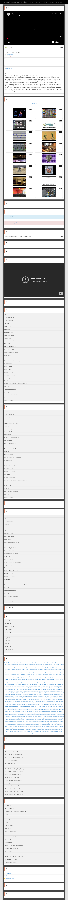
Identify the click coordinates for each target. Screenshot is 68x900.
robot (58, 714)
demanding (37, 677)
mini (11, 697)
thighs (52, 724)
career (10, 671)
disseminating (31, 679)
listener (24, 694)
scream (32, 716)
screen (36, 716)
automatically (25, 666)
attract (54, 664)
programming (46, 706)
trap (44, 726)
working (35, 731)
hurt (6, 689)
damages (11, 677)
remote (18, 712)
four (10, 686)
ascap (41, 664)
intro (48, 691)
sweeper (42, 723)
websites (55, 729)
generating (41, 686)
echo (51, 681)
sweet (46, 723)
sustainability (38, 723)
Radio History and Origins (11, 369)
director (13, 679)
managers (20, 696)
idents (18, 689)
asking (44, 664)
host (50, 687)
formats (7, 686)
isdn (62, 691)
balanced (50, 666)
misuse (25, 697)
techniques (23, 724)
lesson (6, 694)
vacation (58, 728)
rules (9, 716)
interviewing (38, 691)
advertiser (39, 662)
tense (41, 724)
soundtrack (60, 719)
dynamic (28, 681)
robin (55, 714)
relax (57, 711)
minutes (14, 697)
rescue (48, 712)
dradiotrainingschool (59, 679)
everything (51, 682)
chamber (34, 671)
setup (21, 717)
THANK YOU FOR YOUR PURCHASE (14, 857)
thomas (58, 724)
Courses (38, 2)
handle (17, 687)
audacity (57, 664)
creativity (55, 676)
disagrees (25, 679)
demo (41, 677)
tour (28, 726)
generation (46, 686)
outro (16, 701)
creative (51, 676)
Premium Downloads (10, 837)
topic (26, 726)
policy (55, 702)
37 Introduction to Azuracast (13, 766)
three (61, 724)
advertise (35, 662)
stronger (56, 721)
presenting (52, 704)
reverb (42, 714)
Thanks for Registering (11, 859)
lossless (51, 694)
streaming (52, 721)
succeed (23, 723)
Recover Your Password (11, 848)
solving (32, 719)
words (32, 731)
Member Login (9, 828)
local (40, 694)
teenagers (28, 724)
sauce (18, 716)
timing (19, 726)
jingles (22, 692)
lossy (55, 694)
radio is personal (35, 709)
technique (19, 724)
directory (21, 679)
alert (59, 662)
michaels (50, 696)
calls (58, 669)
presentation (37, 704)
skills (58, 717)
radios (51, 709)
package (39, 701)
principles (57, 704)
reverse (45, 714)
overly (33, 701)
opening (53, 699)
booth (52, 667)
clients (30, 672)
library (12, 694)
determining (56, 677)
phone (11, 702)
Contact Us (59, 2)
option (6, 701)
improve (53, 689)
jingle (19, 692)
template (37, 724)
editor (59, 681)
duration (24, 681)
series (62, 716)
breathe (19, 669)
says (20, 716)
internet (29, 691)
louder (57, 694)
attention (50, 664)
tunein (57, 726)
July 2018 (7, 638)
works (38, 731)
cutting (7, 677)
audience (62, 664)
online (41, 699)
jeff (17, 692)
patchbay (51, 701)
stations (30, 721)
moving (39, 697)
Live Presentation (9, 349)
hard (24, 687)
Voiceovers (7, 398)
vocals (18, 729)
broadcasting (42, 669)
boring (54, 667)
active (17, 662)
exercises (60, 682)
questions (29, 707)
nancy (61, 697)
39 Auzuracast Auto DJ (11, 760)
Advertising (7, 329)
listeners (28, 694)
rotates (6, 716)
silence (50, 717)
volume (33, 729)
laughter (55, 692)
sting (45, 721)
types (13, 728)
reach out (26, 711)
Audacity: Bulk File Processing (13, 774)
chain (31, 671)
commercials (48, 672)
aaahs (8, 662)
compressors (28, 674)
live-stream (36, 694)
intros (56, 691)
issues (9, 692)
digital (10, 679)
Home (31, 2)
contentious (15, 676)
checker (58, 671)
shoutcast (37, 717)
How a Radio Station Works (11, 341)
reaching (22, 711)
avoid (39, 666)
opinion (61, 699)
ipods (59, 691)
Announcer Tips (8, 332)
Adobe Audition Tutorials (11, 326)
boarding (45, 667)
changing (42, 671)
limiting (20, 694)
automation (31, 666)
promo (54, 706)
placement (22, 702)
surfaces (27, 723)
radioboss (44, 707)
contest (20, 676)
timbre (10, 726)
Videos (45, 2)
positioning (8, 704)
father (40, 684)
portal (61, 702)
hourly (62, 687)
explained (12, 684)
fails (31, 684)
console (62, 674)
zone (38, 733)
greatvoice (7, 687)
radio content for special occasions (54, 707)
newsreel (24, 699)
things (55, 724)
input (14, 691)
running (12, 716)
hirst (45, 687)
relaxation (61, 711)
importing (49, 689)
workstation (46, 731)
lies (14, 694)
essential (47, 682)
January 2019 (8, 632)
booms (48, 667)
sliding (61, 717)
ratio (19, 711)
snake (21, 719)
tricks (52, 726)
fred (15, 686)
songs (40, 719)
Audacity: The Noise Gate (12, 777)
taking (51, 723)
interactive (25, 691)
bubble (51, 669)
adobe (23, 662)
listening (32, 694)
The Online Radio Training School (15, 2)
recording (41, 711)
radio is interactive (28, 709)
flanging (61, 684)
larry (52, 692)
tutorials (10, 728)
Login (6, 822)
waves (46, 729)
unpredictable (43, 728)
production (25, 706)
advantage (27, 662)
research (52, 712)
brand (6, 669)
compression (17, 674)
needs (10, 699)
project (51, 706)
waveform (37, 729)
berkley (29, 667)
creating (47, 676)
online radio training (47, 699)
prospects (17, 707)
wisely (22, 731)
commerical (53, 672)
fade (23, 684)
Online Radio (8, 834)
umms (16, 728)
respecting (7, 714)
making (16, 696)
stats (37, 721)
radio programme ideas (44, 709)
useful (50, 728)
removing (25, 712)
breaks (13, 669)
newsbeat (20, 699)
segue (55, 716)
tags (48, 723)
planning (26, 702)
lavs (58, 692)
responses (15, 714)
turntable (61, 726)
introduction (52, 691)
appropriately (24, 664)
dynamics (32, 681)
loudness (61, 694)
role (60, 714)
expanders (7, 684)
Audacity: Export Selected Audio (13, 788)
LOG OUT (7, 820)
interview (33, 691)
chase (52, 671)
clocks (33, 672)
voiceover (22, 729)
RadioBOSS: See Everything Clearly (14, 769)
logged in (15, 223)
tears (11, 724)
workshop (42, 731)
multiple (50, 697)
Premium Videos (8, 358)
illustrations (22, 689)
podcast (44, 702)
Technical (6, 392)
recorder (36, 711)
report (29, 712)
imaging (32, 689)
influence (61, 689)
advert (31, 662)
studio (10, 723)
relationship (53, 711)
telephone (33, 724)
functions (21, 686)
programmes (40, 706)
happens (21, 687)
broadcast (31, 669)
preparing (32, 704)
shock (26, 717)
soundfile (51, 719)
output (12, 701)
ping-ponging (16, 702)
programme (34, 706)
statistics (34, 721)
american (62, 662)
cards (7, 671)
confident (49, 674)
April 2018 (8, 646)
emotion (21, 682)
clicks (25, 672)
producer (12, 706)
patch (48, 701)
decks (30, 677)
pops (58, 702)
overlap (22, 701)
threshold (7, 726)
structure (7, 723)
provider (21, 707)
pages (42, 701)
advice (53, 662)
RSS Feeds (8, 873)
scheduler (23, 716)
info (6, 691)
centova (27, 671)
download (52, 679)
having (30, 687)
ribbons (52, 714)
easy (49, 681)
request (41, 712)
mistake (18, 697)
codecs (39, 672)
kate (40, 692)
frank (13, 686)
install (21, 691)
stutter (19, 723)
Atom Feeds (8, 876)
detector (51, 677)
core (37, 676)
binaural (36, 667)
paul (54, 701)
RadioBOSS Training (9, 375)
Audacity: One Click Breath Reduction (15, 794)
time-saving (15, 726)
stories (48, 721)
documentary (37, 679)
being (20, 667)
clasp (22, 672)
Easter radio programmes (42, 681)
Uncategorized (9, 320)
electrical (7, 682)
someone (37, 719)
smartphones (17, 719)
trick (50, 726)
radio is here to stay (12, 709)
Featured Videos (9, 317)
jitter (25, 692)
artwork (38, 664)
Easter (35, 681)
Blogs (52, 2)
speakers (11, 721)
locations (43, 694)
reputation (37, 712)
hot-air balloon (57, 687)
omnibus (35, 699)
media (31, 696)
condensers (44, 674)
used (47, 728)
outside (18, 701)
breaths (23, 669)
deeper (32, 677)
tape (56, 723)
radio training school (56, 709)
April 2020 (8, 623)
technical (14, 724)
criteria (58, 676)
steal (40, 721)
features (46, 684)
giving (58, 686)
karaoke (37, 692)
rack (32, 707)
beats (9, 667)
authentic (14, 666)
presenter (43, 704)
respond (11, 714)
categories (23, 671)
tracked (31, 726)
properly (11, 707)
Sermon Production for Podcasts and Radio (15, 383)
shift (23, 717)
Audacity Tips (8, 338)
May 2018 (7, 643)
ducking (20, 681)
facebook (19, 684)
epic (33, 682)
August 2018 (8, 635)
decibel (26, 677)
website (51, 729)
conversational (25, 676)
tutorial (6, 728)
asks (47, 664)
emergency (12, 682)
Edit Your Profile (9, 808)
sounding (55, 719)
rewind (48, 714)
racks (34, 707)
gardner (30, 686)
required (45, 712)
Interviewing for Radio (10, 346)
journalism (28, 692)
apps (28, 664)
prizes (60, 704)
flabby (57, 684)
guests (13, 687)
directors (17, 679)
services (10, 717)
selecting (59, 716)
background (45, 666)
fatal (37, 684)
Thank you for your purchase (13, 854)
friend (17, 686)
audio (6, 666)
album (56, 662)
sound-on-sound (45, 719)
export (16, 684)
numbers (31, 699)
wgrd (61, 729)
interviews (43, 691)
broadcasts (47, 669)
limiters (17, 694)
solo (30, 719)
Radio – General (8, 366)
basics (62, 666)
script (39, 716)
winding (11, 731)
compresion (12, 674)
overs (36, 701)
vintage (10, 729)
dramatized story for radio (9, 681)
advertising (49, 662)
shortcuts (29, 717)
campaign (61, 669)
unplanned (37, 728)
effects (62, 681)
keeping (43, 692)
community (7, 674)
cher (61, 671)
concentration (39, 674)
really (33, 711)
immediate (36, 689)
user (53, 728)
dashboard (15, 677)
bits (39, 667)
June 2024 (7, 621)
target (59, 723)
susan (33, 723)
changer (38, 671)
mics (7, 697)
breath (16, 669)
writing (60, 731)
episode (36, 682)
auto (21, 666)
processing (7, 706)
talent (54, 723)
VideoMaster (9, 54)
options (9, 701)
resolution (56, 712)
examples (56, 682)
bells (23, 667)
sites (56, 717)
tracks (38, 726)
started (27, 721)
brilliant (27, 669)
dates (21, 677)
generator (51, 686)
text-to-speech (47, 724)
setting (14, 717)
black (42, 667)
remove (21, 712)
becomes (12, 667)
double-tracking (46, 679)
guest (11, 687)
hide (42, 687)
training (41, 726)
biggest (32, 667)
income (57, 689)
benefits (25, 667)
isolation (6, 692)
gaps (27, 686)
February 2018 (9, 649)
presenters (47, 704)
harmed (27, 687)
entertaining (25, 682)
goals (61, 686)
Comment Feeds (9, 878)
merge (44, 696)
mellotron (35, 696)
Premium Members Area (11, 839)
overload (30, 701)
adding (20, 662)
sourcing (7, 721)
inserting (17, 691)
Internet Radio (8, 344)
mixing (31, 697)
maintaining (11, 696)
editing (56, 681)
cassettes (19, 671)
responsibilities (21, 714)
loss (49, 694)
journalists (33, 692)
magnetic (7, 696)
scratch (29, 716)
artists (35, 664)
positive (13, 704)
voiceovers (26, 729)
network (13, 699)
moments (35, 697)
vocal (16, 729)
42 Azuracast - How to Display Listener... (16, 752)
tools (24, 726)
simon (53, 717)
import (40, 689)
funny (24, 686)
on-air (38, 699)
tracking (35, 726)
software (27, 719)
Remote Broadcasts (9, 380)
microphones (60, 696)
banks (59, 666)
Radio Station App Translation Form (14, 845)
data (19, 677)
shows (41, 717)
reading (30, 711)
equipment (40, 682)
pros (14, 707)
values (62, 728)
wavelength (41, 729)
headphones (34, 687)
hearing (39, 687)
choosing (12, 672)
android (6, 664)
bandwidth (55, 666)
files (51, 684)
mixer (28, 697)
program (30, 706)
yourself (30, 733)
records (44, 711)
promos (57, 706)
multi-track (46, 697)
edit (53, 681)
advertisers (44, 662)
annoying (19, 664)
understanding (26, 728)
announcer (14, 664)
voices (30, 729)
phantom (8, 702)
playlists (36, 702)
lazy (60, 692)
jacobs (14, 692)
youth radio (34, 733)
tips (22, 726)
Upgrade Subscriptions (11, 862)
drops (17, 681)
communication (60, 672)
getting (55, 686)
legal (63, 692)
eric (44, 682)
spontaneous (19, 721)
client (27, 672)
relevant (11, 712)
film (53, 684)
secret (49, 716)
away (42, 666)
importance (44, 689)
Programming (8, 363)
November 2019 (9, 626)
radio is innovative (20, 709)
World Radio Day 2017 (54, 731)
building (55, 669)
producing (21, 706)
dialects (61, 677)
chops (15, 672)
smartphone (11, 719)
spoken (15, 721)
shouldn (33, 717)
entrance (30, 682)
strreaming (60, 721)
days (24, 677)
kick (50, 692)
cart (12, 671)
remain (14, 712)
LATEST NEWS (9, 817)
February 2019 (9, 629)
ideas (11, 689)
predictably (25, 704)
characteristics (48, 671)
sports (24, 721)
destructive (47, 677)
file (49, 684)
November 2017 (9, 652)
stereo (42, 721)
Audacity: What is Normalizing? (13, 786)
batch (6, 667)
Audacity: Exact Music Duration (13, 780)
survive (30, 723)
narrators (7, 699)
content (11, 676)
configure (53, 674)
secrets (52, 716)
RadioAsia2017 (39, 707)
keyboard (47, 692)
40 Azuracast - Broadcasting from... (14, 757)
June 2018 (7, 640)
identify (14, 689)
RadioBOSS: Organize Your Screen (14, 771)
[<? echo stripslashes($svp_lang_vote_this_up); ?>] (7, 56)
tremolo (47, 726)
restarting (26, 714)
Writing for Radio (8, 400)
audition (9, 666)
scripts (41, 716)
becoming (16, 667)
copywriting (31, 676)
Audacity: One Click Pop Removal (14, 791)
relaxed (7, 712)
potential (17, 704)
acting (14, 662)
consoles (8, 676)
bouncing (58, 667)
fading (28, 684)
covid (42, 676)
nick (27, 699)
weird (58, 729)
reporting (33, 712)
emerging (17, 682)
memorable (40, 696)
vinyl (14, 729)
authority (18, 666)
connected (58, 674)
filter (55, 684)
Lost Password (9, 825)
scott (27, 716)
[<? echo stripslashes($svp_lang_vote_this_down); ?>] (10, 56)
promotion (7, 707)
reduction (48, 711)
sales (15, 716)
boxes (62, 667)
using (55, 728)
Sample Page (8, 851)
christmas (19, 672)
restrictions (31, 714)
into (46, 691)
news (17, 699)
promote (61, 706)
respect (60, 712)
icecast (8, 689)
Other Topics (7, 355)
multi (42, 697)
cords (35, 676)
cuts (61, 676)
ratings (16, 711)
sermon (7, 717)
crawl (44, 676)
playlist (33, 702)
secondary (46, 716)
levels (9, 694)
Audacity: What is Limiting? (12, 783)
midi (9, 697)
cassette (15, 671)
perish (57, 701)
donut (41, 679)
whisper (7, 731)
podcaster (48, 702)
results (35, 714)
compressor (23, 674)
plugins (40, 702)
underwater (32, 728)
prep (29, 704)
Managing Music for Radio (11, 352)
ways (49, 729)
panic (45, 701)
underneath (20, 728)
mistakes (22, 697)
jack (12, 692)
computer (33, 674)
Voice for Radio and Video (11, 395)
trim (55, 726)
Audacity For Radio (9, 335)
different (7, 679)
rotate (62, 714)
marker (28, 696)
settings (17, 717)
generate (37, 686)
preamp (21, 704)
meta (47, 696)
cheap (55, 671)
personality (61, 701)
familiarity (34, 684)
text (43, 724)
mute (58, 697)
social (24, 719)
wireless (18, 731)
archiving (32, 664)
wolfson (28, 731)
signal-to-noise (46, 717)
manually (25, 696)
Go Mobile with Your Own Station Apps (15, 811)
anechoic (10, 664)
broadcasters (36, 669)
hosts (52, 687)
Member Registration (11, 831)
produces (16, 706)
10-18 (5, 662)
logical (46, 694)
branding (9, 669)
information (10, 691)
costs (39, 676)
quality (25, 707)
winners (15, 731)
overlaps (26, 701)
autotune (36, 666)
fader (25, 684)
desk (44, 677)
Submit (61, 236)
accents (11, 662)
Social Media (7, 386)
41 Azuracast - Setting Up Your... (13, 754)
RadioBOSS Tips (8, 372)
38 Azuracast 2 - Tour (11, 763)
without (25, 731)
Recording (9, 68)
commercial (43, 672)
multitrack (55, 697)
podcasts (52, 702)
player (30, 702)
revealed (39, 714)
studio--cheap (15, 723)
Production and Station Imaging (12, 361)
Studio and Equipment (10, 389)
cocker (36, 672)
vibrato (7, 729)
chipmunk (7, 672)
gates (33, 686)
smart (7, 719)
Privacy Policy (9, 842)
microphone (55, 696)
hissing (47, 687)
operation (58, 699)
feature (43, 684)
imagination (27, 689)
